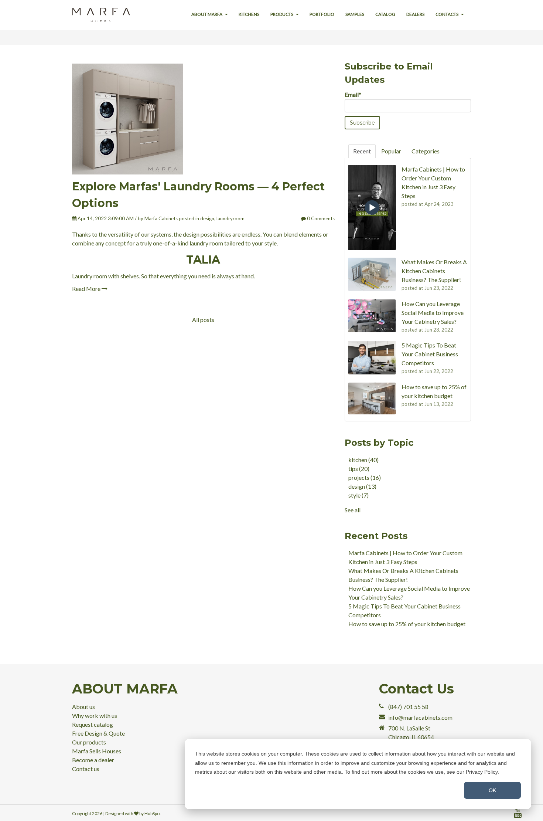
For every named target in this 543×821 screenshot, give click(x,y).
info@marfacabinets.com (420, 717)
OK (492, 790)
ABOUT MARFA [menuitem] (206, 14)
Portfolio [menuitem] (322, 14)
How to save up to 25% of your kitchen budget (406, 623)
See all (353, 509)
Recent (362, 151)
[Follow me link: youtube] (518, 813)
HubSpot (152, 813)
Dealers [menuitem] (415, 14)
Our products (89, 742)
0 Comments (320, 218)
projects (364, 477)
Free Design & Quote (98, 733)
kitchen (363, 459)
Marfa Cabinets (161, 218)
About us (83, 706)
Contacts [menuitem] (447, 14)
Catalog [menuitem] (385, 14)
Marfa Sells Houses (96, 750)
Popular (391, 151)
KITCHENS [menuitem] (249, 14)
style (358, 495)
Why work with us (94, 715)
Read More (87, 288)
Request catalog (92, 724)
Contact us (85, 768)
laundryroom (230, 218)
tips (358, 468)
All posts (203, 319)
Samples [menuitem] (354, 14)
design (207, 218)
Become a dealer (93, 759)
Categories (425, 151)
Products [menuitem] (281, 14)
